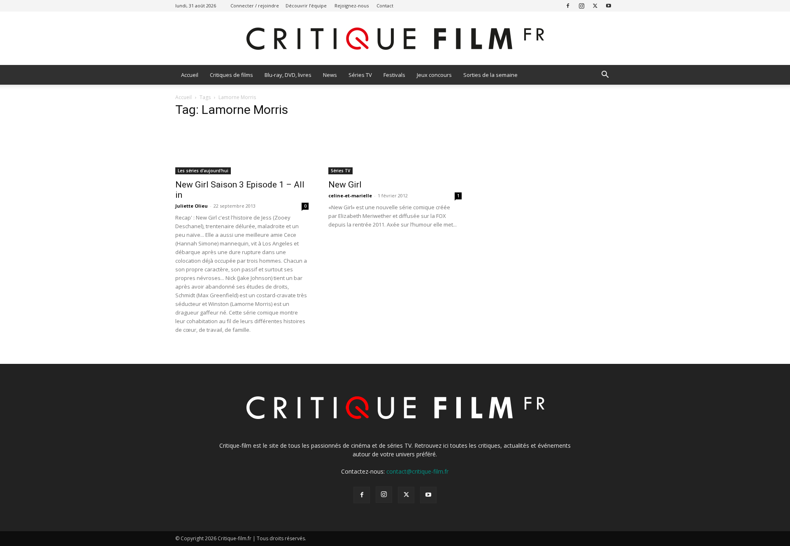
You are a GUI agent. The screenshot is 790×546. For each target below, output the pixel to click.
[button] (605, 75)
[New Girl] (395, 149)
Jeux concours (434, 75)
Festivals (394, 75)
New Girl (345, 185)
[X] (595, 5)
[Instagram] (581, 5)
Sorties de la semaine (490, 75)
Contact (384, 5)
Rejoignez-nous (352, 5)
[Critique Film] (395, 39)
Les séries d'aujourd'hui (203, 171)
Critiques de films (231, 75)
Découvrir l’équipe (306, 5)
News (330, 75)
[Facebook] (568, 5)
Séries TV (360, 75)
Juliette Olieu (191, 206)
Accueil (189, 75)
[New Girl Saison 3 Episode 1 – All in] (242, 149)
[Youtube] (608, 5)
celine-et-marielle (350, 195)
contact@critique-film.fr (417, 471)
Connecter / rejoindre (254, 5)
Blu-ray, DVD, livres (288, 75)
